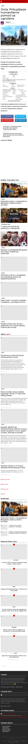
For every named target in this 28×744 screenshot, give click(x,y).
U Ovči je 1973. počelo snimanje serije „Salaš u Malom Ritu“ (14, 563)
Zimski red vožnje (6, 730)
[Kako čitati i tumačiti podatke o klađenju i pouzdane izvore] (14, 289)
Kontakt (17, 742)
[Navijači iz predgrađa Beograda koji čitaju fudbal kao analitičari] (14, 238)
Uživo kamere (5, 727)
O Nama (4, 740)
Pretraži (25, 666)
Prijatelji (9, 740)
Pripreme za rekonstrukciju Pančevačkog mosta (12, 356)
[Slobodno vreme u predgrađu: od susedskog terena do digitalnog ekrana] (14, 264)
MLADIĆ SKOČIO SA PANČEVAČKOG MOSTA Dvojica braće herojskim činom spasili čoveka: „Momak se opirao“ (14, 430)
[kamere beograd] (5, 479)
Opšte (3, 199)
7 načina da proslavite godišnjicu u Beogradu (10, 227)
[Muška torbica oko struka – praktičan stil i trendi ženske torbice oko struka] (14, 312)
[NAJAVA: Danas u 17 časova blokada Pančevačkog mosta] (14, 454)
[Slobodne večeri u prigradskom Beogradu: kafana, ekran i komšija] (14, 190)
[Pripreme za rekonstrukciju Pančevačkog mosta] (14, 344)
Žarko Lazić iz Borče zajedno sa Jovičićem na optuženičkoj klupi (14, 630)
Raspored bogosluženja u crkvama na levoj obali (14, 589)
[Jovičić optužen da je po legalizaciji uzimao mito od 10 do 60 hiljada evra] (14, 600)
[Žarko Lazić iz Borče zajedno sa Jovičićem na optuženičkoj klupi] (14, 621)
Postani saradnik (6, 726)
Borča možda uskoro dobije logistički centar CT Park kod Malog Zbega (13, 394)
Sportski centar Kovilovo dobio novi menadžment (14, 656)
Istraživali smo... (6, 224)
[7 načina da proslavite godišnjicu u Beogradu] (14, 215)
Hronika (14, 627)
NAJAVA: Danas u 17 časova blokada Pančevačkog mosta (13, 467)
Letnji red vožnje (6, 728)
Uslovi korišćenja (16, 740)
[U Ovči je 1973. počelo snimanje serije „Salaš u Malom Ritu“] (14, 551)
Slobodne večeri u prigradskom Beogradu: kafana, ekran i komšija (14, 203)
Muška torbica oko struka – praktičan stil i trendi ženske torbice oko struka (13, 325)
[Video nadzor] (4, 484)
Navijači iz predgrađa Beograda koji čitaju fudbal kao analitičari (14, 251)
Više (21, 369)
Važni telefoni (5, 731)
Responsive (16, 738)
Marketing (11, 742)
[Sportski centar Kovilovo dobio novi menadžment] (14, 644)
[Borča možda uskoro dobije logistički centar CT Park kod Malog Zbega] (14, 381)
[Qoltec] (3, 494)
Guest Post (23, 740)
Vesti (8, 334)
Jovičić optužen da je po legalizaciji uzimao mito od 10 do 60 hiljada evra (14, 610)
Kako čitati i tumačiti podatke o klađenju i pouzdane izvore (13, 301)
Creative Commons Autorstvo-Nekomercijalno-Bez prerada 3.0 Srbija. (13, 717)
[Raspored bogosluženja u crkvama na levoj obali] (14, 577)
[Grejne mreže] (4, 489)
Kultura (15, 560)
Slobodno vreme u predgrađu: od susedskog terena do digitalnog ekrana (13, 277)
